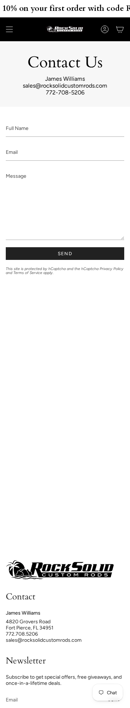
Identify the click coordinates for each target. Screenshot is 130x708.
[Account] (104, 29)
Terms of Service (27, 272)
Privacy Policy (112, 268)
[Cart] (120, 29)
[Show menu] (9, 29)
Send (65, 253)
